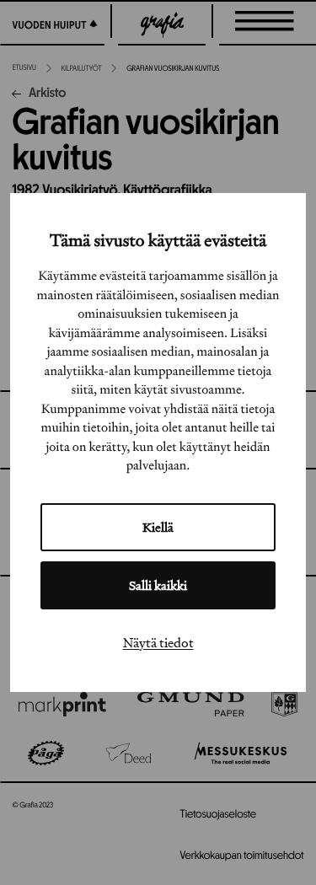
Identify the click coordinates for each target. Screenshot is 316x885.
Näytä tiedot (158, 642)
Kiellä (158, 527)
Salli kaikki (158, 585)
